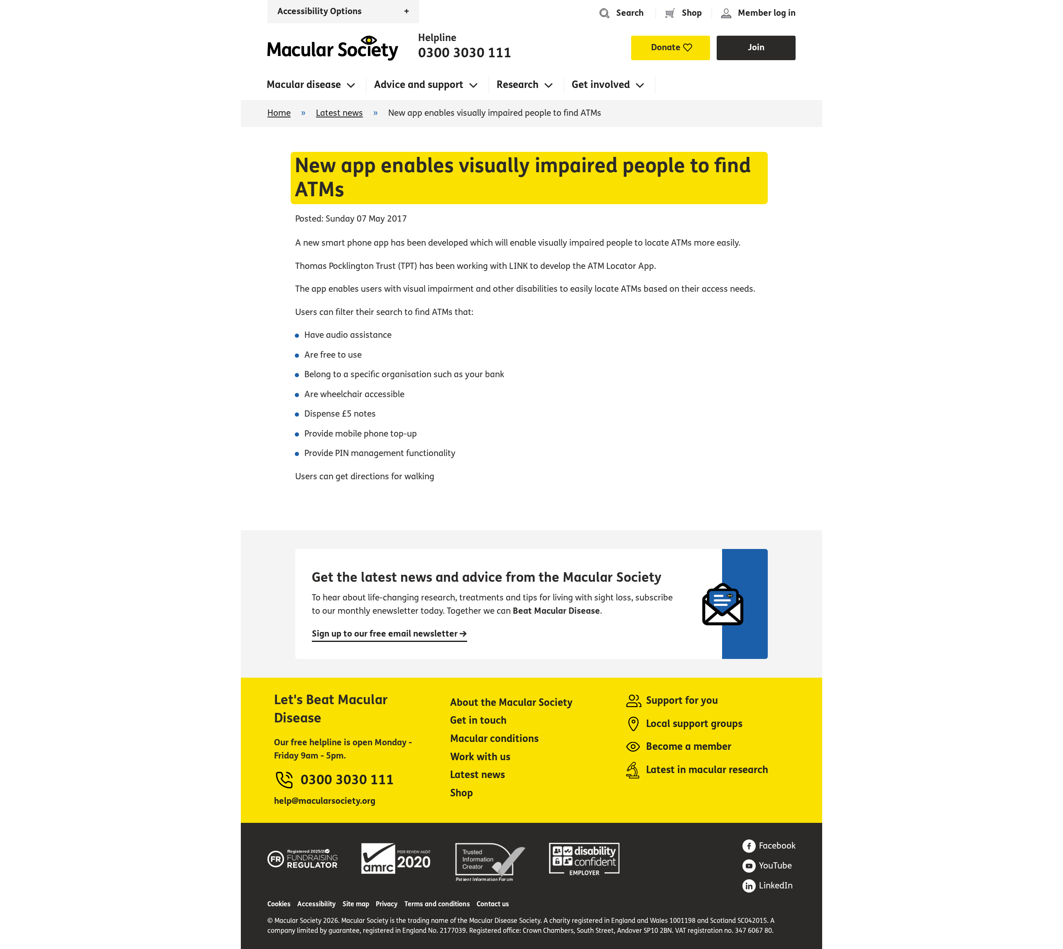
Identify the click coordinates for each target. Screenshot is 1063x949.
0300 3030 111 (465, 53)
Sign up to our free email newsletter (386, 634)
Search (630, 13)
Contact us (493, 904)
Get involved (601, 85)
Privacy (387, 904)
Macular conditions (494, 739)
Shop (692, 13)
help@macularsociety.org (324, 801)
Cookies (279, 904)
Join (756, 47)
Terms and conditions (437, 904)
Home (332, 48)
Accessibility (316, 904)
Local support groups (694, 724)
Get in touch (478, 721)
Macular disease (304, 85)
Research (518, 85)
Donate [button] (666, 47)
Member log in (767, 13)
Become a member (688, 747)
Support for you (682, 701)
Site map (356, 904)
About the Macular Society (511, 703)
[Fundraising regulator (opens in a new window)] (302, 857)
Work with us (480, 757)
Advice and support (418, 85)
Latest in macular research (707, 770)
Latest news (339, 113)
